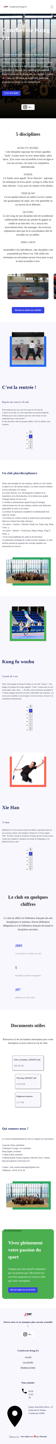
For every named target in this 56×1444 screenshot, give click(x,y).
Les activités (28, 1362)
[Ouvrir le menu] (52, 7)
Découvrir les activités (22, 1290)
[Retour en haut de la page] (5, 6)
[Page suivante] (30, 447)
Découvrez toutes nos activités (28, 310)
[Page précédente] (30, 432)
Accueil (28, 1357)
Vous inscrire (11, 93)
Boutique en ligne (28, 1367)
